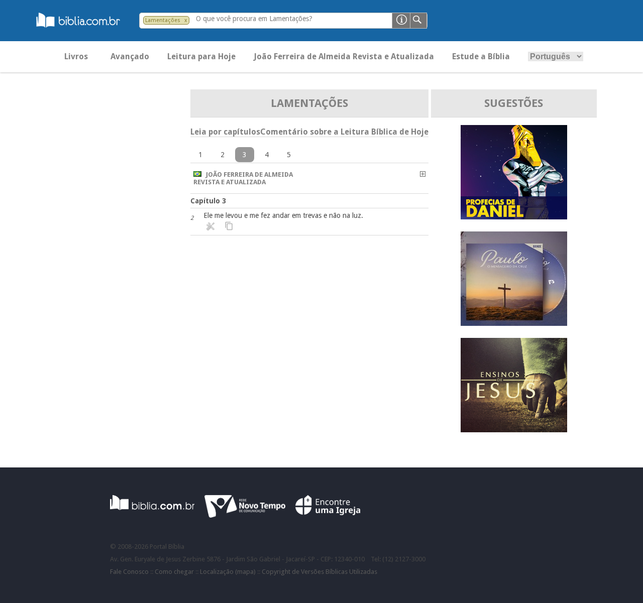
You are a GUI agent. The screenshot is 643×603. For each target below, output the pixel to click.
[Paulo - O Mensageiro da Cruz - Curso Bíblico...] (514, 323)
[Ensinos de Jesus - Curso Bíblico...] (514, 429)
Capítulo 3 (208, 201)
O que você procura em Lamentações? (254, 19)
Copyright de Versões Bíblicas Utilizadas (319, 571)
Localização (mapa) (228, 571)
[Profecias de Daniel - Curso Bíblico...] (514, 216)
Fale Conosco (129, 571)
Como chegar (174, 571)
